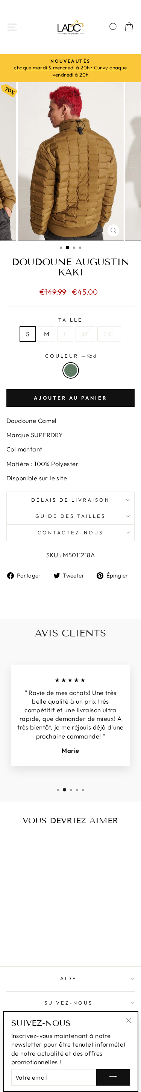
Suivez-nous (68, 1003)
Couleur (70, 356)
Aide (68, 978)
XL (85, 334)
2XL (109, 334)
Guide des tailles (70, 516)
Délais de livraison (70, 500)
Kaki (70, 370)
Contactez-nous (70, 532)
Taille (70, 320)
